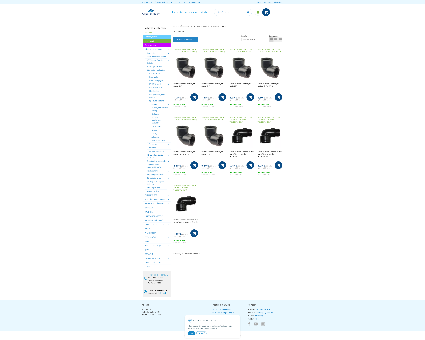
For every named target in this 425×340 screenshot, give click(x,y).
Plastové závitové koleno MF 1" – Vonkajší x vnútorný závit (185, 187)
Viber (257, 319)
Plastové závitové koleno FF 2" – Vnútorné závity (213, 118)
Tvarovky (216, 26)
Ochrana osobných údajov (223, 312)
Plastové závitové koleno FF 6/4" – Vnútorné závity (185, 118)
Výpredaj (148, 32)
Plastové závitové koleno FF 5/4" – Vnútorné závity (269, 50)
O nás (259, 2)
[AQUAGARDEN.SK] (263, 324)
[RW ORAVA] (249, 324)
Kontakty (267, 2)
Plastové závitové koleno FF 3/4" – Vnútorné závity (213, 50)
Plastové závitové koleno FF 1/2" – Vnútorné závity (185, 50)
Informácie (278, 2)
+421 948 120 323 (180, 2)
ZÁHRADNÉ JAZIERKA (186, 26)
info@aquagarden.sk (161, 2)
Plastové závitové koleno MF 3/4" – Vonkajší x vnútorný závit (269, 119)
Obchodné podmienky (221, 309)
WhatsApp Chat (194, 2)
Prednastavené (249, 39)
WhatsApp (259, 315)
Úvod (146, 2)
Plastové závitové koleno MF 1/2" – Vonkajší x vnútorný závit (241, 119)
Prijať (191, 333)
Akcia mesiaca (150, 45)
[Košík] (266, 12)
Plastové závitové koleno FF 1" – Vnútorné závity (241, 50)
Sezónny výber (151, 37)
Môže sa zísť (150, 41)
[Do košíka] (194, 97)
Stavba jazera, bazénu (203, 26)
